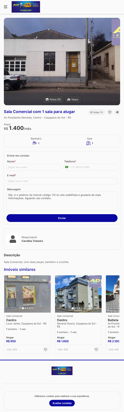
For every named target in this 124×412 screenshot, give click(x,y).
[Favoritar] (110, 112)
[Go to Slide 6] (84, 308)
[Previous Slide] (6, 61)
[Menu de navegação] (5, 7)
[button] (62, 61)
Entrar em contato (18, 155)
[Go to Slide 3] (27, 308)
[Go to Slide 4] (30, 308)
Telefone (70, 161)
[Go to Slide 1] (23, 308)
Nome (11, 161)
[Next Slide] (117, 61)
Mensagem (14, 189)
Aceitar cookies (62, 403)
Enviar (62, 218)
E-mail (11, 175)
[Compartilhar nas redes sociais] (117, 112)
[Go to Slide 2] (25, 308)
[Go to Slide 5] (32, 308)
